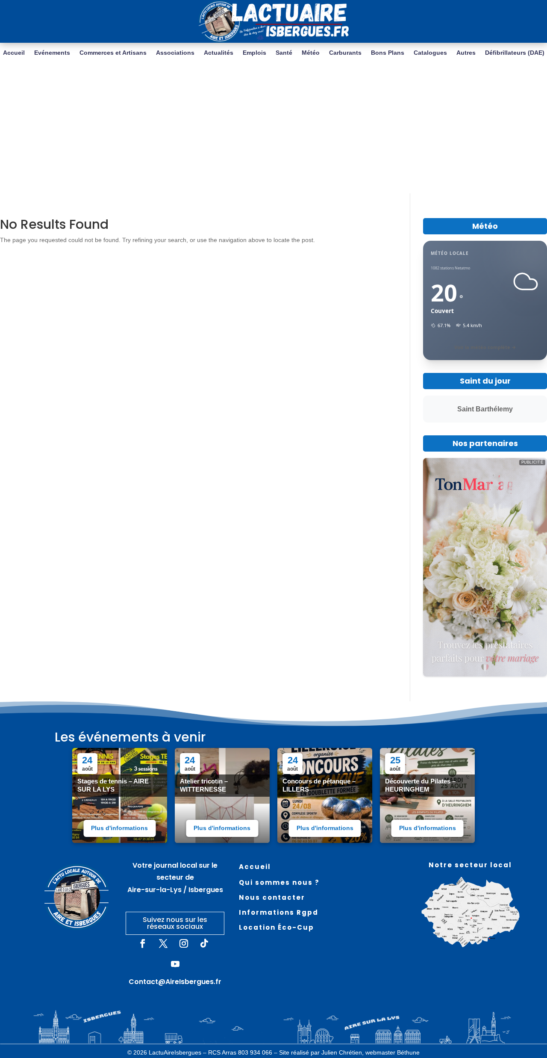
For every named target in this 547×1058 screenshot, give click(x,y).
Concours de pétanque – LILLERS (319, 785)
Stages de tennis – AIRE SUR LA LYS (113, 785)
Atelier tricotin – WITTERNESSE (204, 785)
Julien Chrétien (341, 1052)
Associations (175, 53)
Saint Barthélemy (485, 409)
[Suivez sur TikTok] (204, 943)
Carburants (345, 53)
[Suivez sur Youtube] (175, 963)
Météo (311, 53)
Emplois (254, 53)
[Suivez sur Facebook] (142, 943)
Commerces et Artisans (113, 53)
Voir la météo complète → (485, 347)
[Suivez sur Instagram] (183, 943)
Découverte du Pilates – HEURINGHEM (420, 785)
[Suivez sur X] (163, 943)
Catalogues (430, 53)
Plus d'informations (119, 828)
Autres (466, 53)
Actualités (218, 53)
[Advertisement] (273, 129)
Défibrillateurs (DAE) (514, 53)
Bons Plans (387, 53)
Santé (284, 53)
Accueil (14, 53)
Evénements (52, 53)
